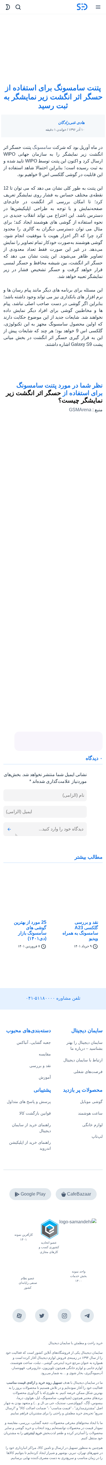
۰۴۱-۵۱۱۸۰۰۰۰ (40, 998)
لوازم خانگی (92, 1125)
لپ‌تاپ (97, 1136)
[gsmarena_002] (93, 367)
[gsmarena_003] (73, 367)
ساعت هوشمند (90, 1113)
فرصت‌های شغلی (88, 1071)
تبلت (37, 1363)
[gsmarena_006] (13, 367)
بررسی (25, 1423)
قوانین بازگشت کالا (35, 1113)
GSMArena (80, 409)
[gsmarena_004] (53, 367)
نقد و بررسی (40, 1065)
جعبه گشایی (40, 1423)
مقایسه (45, 1054)
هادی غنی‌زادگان (71, 122)
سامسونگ (41, 147)
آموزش (45, 1077)
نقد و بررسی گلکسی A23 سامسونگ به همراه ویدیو (80, 930)
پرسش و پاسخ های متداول (29, 1101)
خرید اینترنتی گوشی (57, 1363)
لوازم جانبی (94, 1368)
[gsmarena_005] (33, 367)
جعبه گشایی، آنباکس (34, 1042)
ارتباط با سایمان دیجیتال (83, 1060)
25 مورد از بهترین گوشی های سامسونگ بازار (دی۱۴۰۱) (30, 930)
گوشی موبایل (91, 1101)
